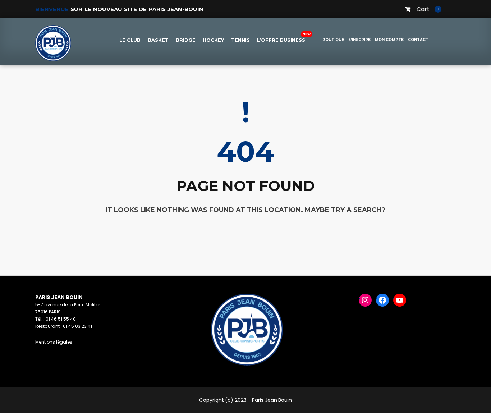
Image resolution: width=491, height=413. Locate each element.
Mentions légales (53, 342)
